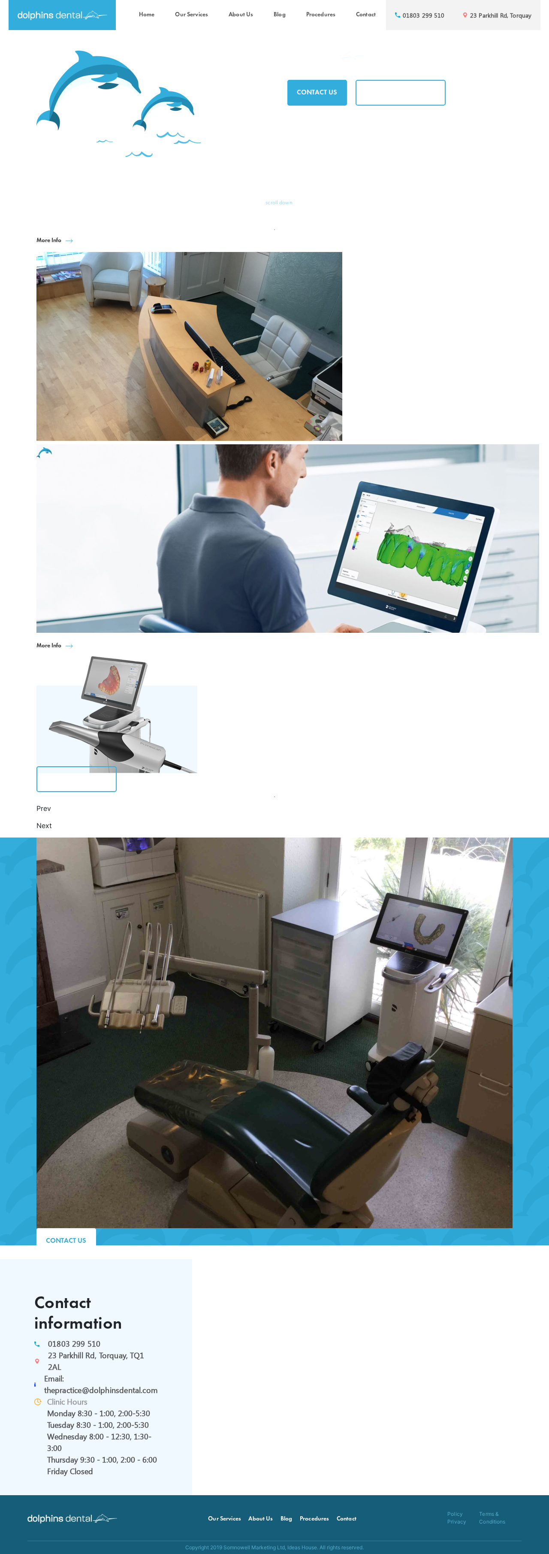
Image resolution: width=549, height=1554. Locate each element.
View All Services (76, 779)
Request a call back (400, 92)
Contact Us (317, 92)
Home (147, 15)
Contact (366, 15)
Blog (280, 15)
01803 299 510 (74, 1344)
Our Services (191, 15)
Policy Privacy (456, 1518)
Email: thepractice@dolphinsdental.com (101, 1384)
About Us (241, 15)
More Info (48, 240)
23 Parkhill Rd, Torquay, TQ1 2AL (96, 1361)
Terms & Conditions (492, 1518)
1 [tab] (274, 229)
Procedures (320, 15)
